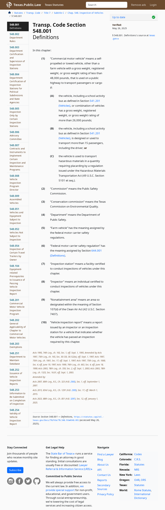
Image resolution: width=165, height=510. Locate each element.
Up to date (118, 17)
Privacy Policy (105, 494)
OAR (137, 480)
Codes (138, 454)
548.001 (15, 26)
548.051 (16, 215)
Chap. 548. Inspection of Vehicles (85, 12)
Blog (100, 459)
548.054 (17, 252)
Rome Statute (142, 490)
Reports (102, 480)
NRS (136, 469)
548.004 (18, 88)
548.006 (16, 135)
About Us (103, 464)
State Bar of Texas (62, 453)
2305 (74, 390)
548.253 (17, 396)
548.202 (18, 328)
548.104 (17, 279)
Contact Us (104, 475)
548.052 (16, 234)
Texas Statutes (54, 5)
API (99, 470)
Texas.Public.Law (27, 5)
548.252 (16, 376)
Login (153, 5)
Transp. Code (33, 12)
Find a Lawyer (105, 454)
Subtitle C (59, 12)
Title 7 (47, 12)
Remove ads (138, 5)
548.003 (17, 58)
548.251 (17, 358)
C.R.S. (137, 459)
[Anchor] (53, 50)
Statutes (18, 12)
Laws (137, 475)
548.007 (18, 157)
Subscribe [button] (15, 470)
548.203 (16, 345)
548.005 (15, 117)
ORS (143, 480)
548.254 (15, 416)
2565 (72, 381)
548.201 (17, 306)
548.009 (15, 199)
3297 (72, 398)
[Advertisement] (134, 68)
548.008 (15, 182)
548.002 (16, 37)
